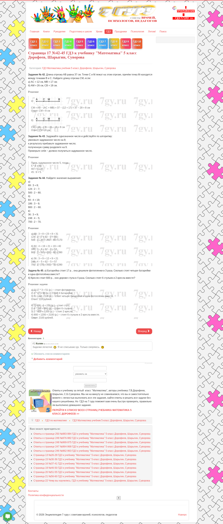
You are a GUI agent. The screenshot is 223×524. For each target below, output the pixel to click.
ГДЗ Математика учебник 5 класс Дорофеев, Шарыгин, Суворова (79, 68)
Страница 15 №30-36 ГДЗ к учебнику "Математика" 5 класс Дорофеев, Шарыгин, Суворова (85, 459)
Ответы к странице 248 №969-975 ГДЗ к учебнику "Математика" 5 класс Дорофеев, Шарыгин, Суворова (92, 442)
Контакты (33, 491)
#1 (33, 343)
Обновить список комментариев (52, 354)
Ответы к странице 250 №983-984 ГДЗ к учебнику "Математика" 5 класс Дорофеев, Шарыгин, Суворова (92, 434)
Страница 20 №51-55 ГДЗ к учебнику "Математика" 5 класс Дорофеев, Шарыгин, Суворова (85, 472)
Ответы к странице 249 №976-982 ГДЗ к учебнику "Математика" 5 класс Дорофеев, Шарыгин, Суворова (92, 438)
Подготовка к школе (80, 31)
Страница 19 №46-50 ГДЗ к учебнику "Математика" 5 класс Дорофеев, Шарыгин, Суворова (85, 468)
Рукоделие (60, 31)
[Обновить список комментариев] (44, 338)
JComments (148, 363)
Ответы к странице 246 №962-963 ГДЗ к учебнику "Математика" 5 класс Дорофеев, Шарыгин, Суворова (92, 451)
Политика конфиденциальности (46, 495)
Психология (137, 31)
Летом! (152, 31)
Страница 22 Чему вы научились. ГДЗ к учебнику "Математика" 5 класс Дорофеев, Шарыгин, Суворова (92, 480)
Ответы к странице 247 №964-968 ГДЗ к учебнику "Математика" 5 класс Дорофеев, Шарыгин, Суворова (92, 446)
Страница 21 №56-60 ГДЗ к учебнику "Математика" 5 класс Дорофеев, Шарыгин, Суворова (85, 476)
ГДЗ (108, 31)
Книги (46, 31)
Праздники (121, 31)
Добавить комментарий (48, 359)
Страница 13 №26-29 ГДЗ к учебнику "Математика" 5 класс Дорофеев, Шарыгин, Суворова (85, 455)
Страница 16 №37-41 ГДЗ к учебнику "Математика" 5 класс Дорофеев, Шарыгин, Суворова (85, 463)
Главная (34, 31)
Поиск (163, 31)
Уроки (99, 31)
